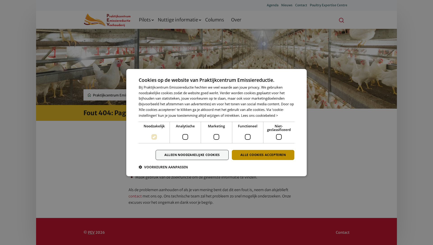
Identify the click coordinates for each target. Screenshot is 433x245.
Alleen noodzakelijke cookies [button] (192, 155)
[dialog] (216, 122)
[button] (163, 167)
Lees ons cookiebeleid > (259, 115)
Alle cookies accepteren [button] (263, 155)
